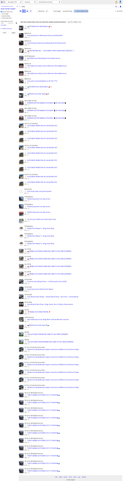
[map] (30, 11)
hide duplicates (7, 18)
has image (5, 14)
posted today (6, 16)
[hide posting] (29, 28)
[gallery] (27, 11)
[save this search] (120, 6)
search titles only (7, 12)
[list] (20, 11)
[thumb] (24, 11)
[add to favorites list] (25, 26)
